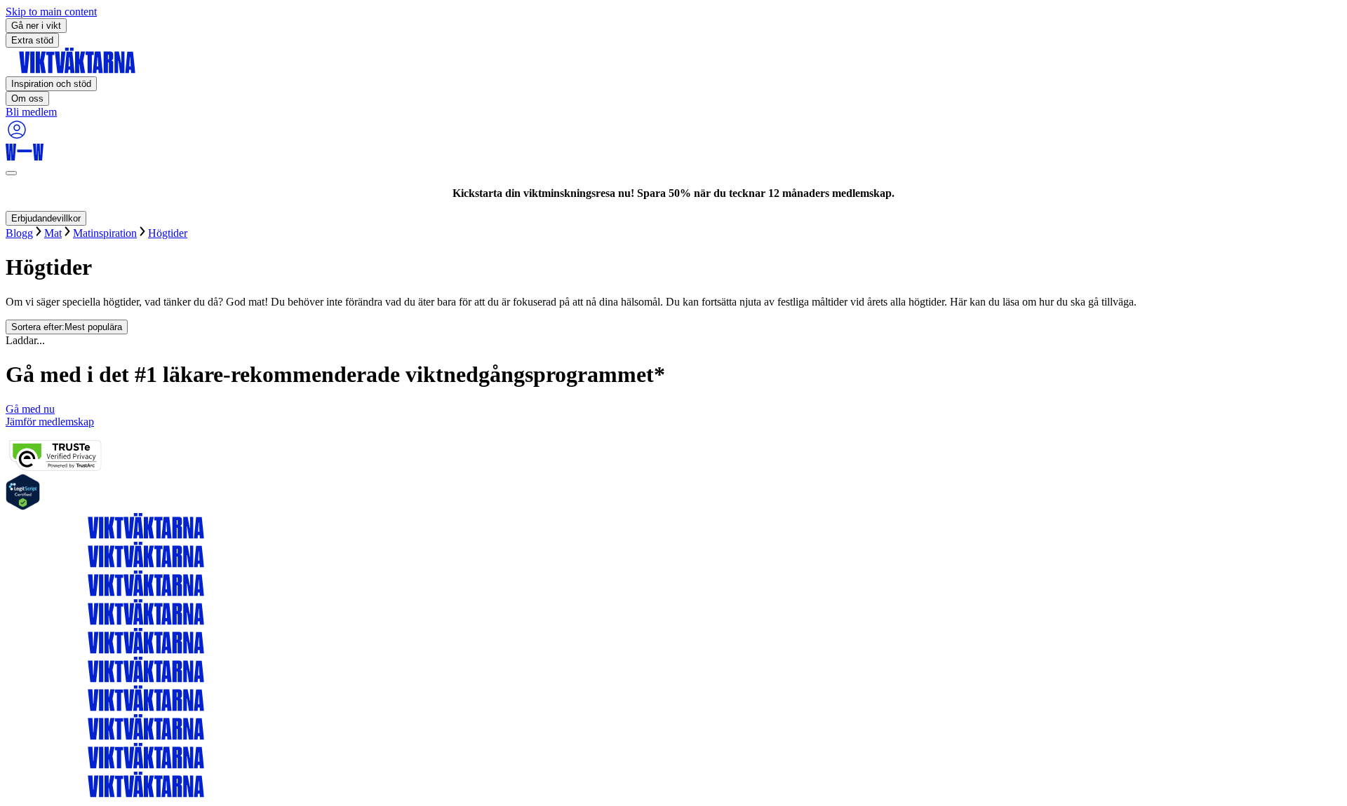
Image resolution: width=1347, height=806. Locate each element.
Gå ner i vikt (36, 25)
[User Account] (17, 137)
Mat (53, 233)
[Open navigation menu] (11, 173)
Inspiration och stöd (51, 83)
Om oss (27, 98)
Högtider (167, 233)
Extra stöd (32, 40)
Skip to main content (51, 12)
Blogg (19, 233)
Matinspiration (105, 233)
